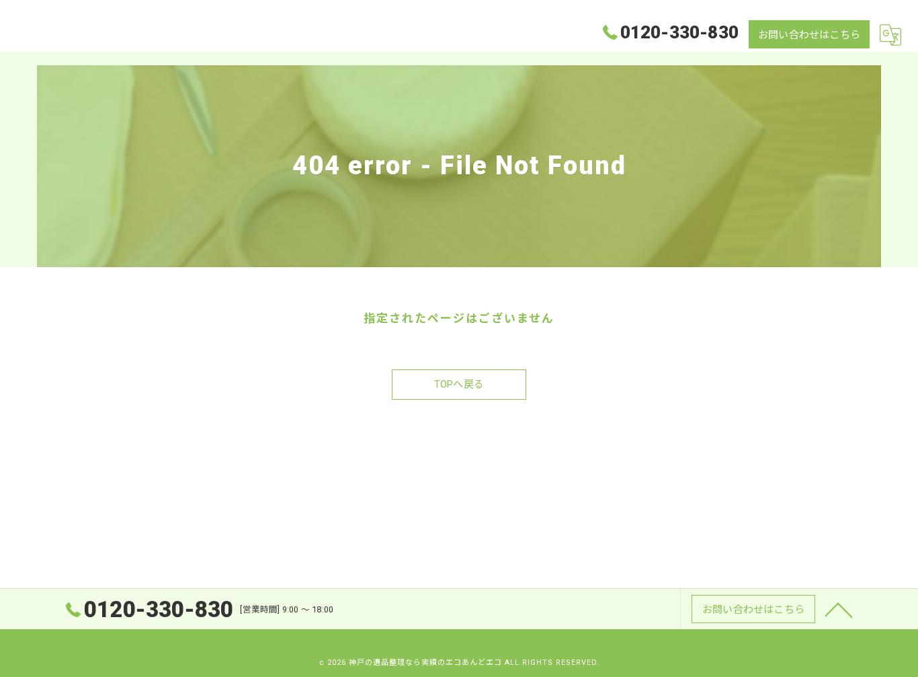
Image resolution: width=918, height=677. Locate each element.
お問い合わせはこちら (809, 35)
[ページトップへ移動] (838, 609)
